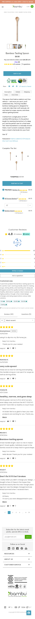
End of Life (15, 95)
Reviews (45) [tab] (8, 314)
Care (6, 95)
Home (5, 12)
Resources (9, 554)
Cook (16, 12)
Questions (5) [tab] (26, 314)
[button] (8, 64)
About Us (8, 559)
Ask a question (17, 276)
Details (18, 92)
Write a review (17, 271)
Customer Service (12, 565)
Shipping (27, 92)
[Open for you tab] (28, 612)
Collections (11, 12)
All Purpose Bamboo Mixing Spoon (15, 198)
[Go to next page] (29, 512)
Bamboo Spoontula (10, 211)
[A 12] (9, 46)
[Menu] (2, 6)
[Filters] (2, 320)
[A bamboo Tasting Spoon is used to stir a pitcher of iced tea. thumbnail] (14, 46)
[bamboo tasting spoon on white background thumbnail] (25, 46)
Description (8, 92)
